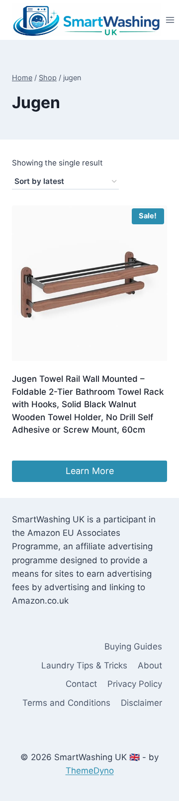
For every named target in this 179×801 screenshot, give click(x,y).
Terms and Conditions (66, 703)
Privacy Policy (134, 684)
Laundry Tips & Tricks (84, 665)
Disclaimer (141, 703)
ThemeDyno (90, 771)
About (150, 665)
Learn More (90, 471)
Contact (81, 684)
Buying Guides (133, 646)
